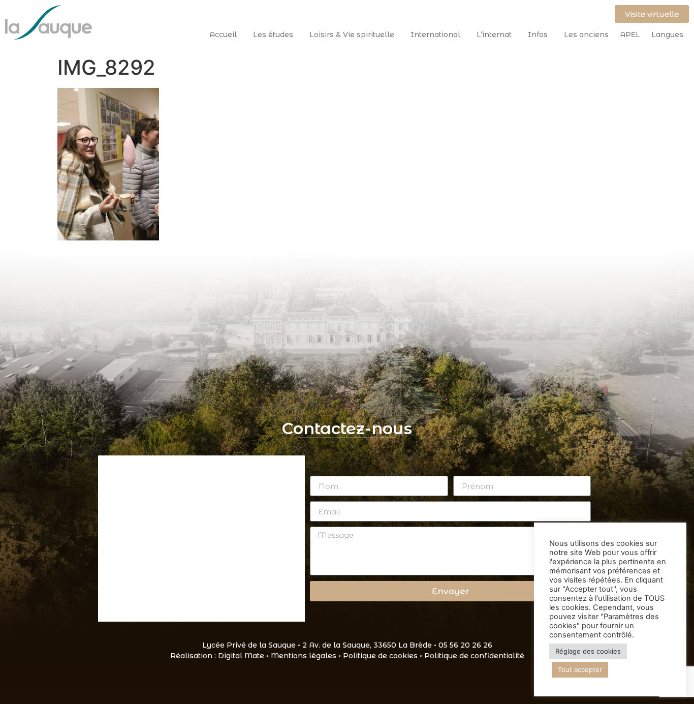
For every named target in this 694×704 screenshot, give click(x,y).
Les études (273, 34)
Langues (667, 34)
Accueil (223, 34)
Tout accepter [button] (580, 669)
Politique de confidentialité (474, 655)
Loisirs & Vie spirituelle (351, 34)
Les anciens (586, 34)
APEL (630, 34)
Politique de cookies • (383, 655)
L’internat (494, 34)
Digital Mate (241, 655)
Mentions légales (303, 655)
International (435, 34)
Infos (538, 34)
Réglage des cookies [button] (588, 651)
